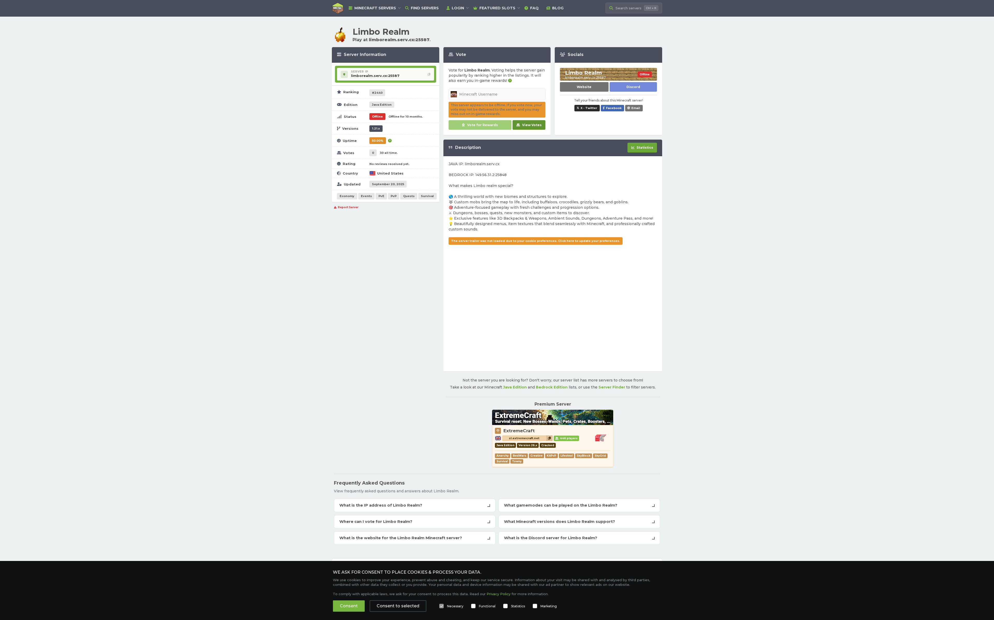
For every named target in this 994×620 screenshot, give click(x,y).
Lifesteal (566, 455)
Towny (517, 461)
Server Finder (611, 387)
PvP (394, 196)
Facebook (614, 108)
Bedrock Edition (552, 387)
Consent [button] (349, 605)
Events (366, 196)
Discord (633, 87)
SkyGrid (600, 455)
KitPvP (551, 455)
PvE (381, 196)
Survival (427, 196)
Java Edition (515, 387)
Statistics (518, 606)
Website (584, 87)
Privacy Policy (498, 594)
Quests (409, 196)
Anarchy (502, 455)
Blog (558, 8)
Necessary (455, 606)
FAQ (534, 8)
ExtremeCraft (519, 430)
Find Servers (425, 8)
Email (635, 108)
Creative (536, 455)
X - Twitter (589, 108)
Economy (347, 196)
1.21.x (376, 128)
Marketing (548, 606)
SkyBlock (583, 455)
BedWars (519, 455)
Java (382, 104)
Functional (487, 606)
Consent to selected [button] (398, 605)
